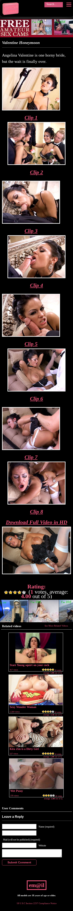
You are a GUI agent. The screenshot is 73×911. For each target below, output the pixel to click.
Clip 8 (36, 512)
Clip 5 (31, 344)
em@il (36, 885)
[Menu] (69, 4)
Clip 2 (36, 172)
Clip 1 (31, 118)
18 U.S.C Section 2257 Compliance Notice (37, 903)
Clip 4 (36, 285)
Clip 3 (31, 231)
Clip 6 (36, 399)
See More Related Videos (56, 625)
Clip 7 (31, 457)
